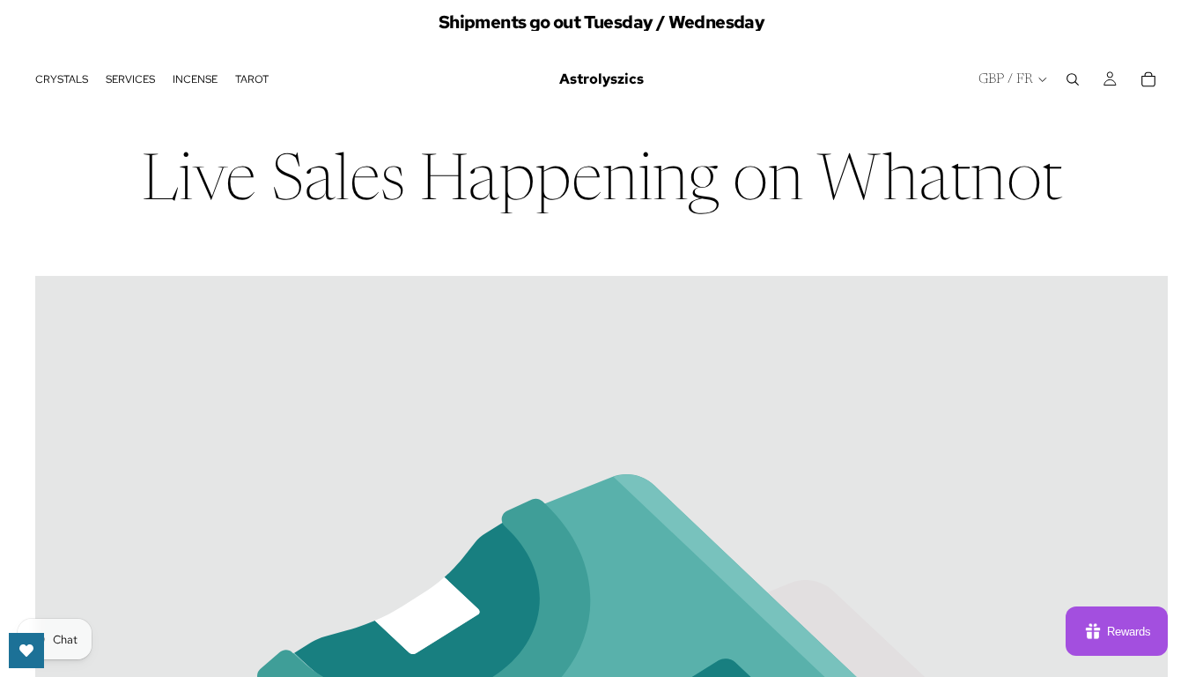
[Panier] (1148, 79)
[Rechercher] (1072, 79)
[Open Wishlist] (26, 650)
